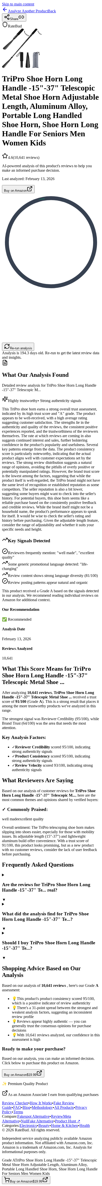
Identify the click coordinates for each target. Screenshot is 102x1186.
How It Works (41, 1103)
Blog (26, 1107)
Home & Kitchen (64, 1125)
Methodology (42, 1107)
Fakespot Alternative (33, 1116)
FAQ (17, 1107)
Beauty (44, 1125)
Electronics (28, 1125)
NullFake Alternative (37, 1121)
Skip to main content (18, 4)
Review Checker (15, 1103)
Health (84, 1125)
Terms (18, 1112)
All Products (64, 1107)
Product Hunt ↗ (67, 1121)
